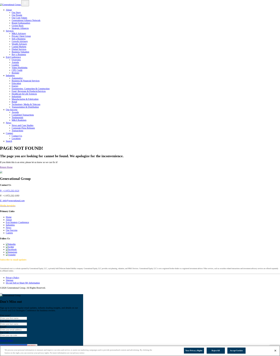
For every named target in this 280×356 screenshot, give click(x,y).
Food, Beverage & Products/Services (29, 91)
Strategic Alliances (20, 28)
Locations (16, 138)
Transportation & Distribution (25, 107)
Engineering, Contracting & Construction (31, 88)
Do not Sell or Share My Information (23, 283)
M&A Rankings (19, 120)
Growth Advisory (20, 41)
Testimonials (17, 117)
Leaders (15, 65)
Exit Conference (13, 57)
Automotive (17, 78)
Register (15, 73)
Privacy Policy (12, 277)
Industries (10, 75)
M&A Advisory (19, 33)
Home (9, 217)
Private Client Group (21, 36)
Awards (15, 112)
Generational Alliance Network (26, 20)
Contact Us (17, 136)
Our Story (16, 12)
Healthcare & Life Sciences (24, 94)
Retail (14, 101)
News (8, 122)
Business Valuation (20, 52)
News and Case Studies (22, 125)
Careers (9, 233)
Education (16, 83)
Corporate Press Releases (23, 128)
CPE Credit (17, 70)
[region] (140, 351)
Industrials (16, 96)
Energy (15, 86)
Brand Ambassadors (21, 23)
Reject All (216, 350)
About (9, 10)
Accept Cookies (236, 350)
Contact (9, 133)
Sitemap (9, 280)
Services (10, 31)
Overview (16, 59)
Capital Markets (19, 46)
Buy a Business (19, 54)
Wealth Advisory (19, 44)
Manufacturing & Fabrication (25, 99)
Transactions (17, 130)
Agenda (15, 62)
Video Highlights (19, 67)
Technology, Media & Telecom (26, 104)
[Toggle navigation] (25, 3)
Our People (17, 15)
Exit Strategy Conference (17, 222)
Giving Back (17, 25)
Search (9, 141)
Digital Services (19, 49)
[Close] (1, 293)
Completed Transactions (23, 115)
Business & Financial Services (26, 80)
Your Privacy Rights (193, 350)
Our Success (11, 109)
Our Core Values (19, 17)
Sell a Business (19, 38)
